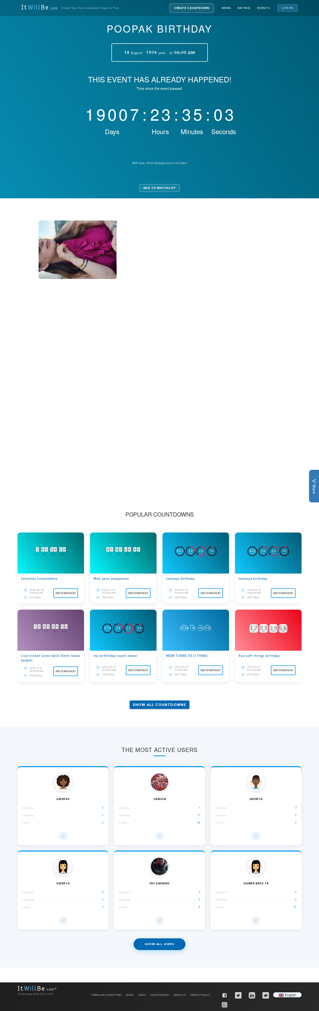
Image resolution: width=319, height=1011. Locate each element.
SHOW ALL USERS (159, 944)
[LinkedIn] (252, 995)
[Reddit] (265, 995)
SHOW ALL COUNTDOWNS (159, 704)
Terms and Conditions (106, 995)
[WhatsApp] (224, 1005)
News (226, 8)
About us (179, 995)
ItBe (39, 8)
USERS (141, 995)
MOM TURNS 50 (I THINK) (187, 656)
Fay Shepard (160, 883)
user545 (63, 799)
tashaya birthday (180, 579)
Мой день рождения (111, 579)
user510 (63, 883)
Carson (159, 799)
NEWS (129, 995)
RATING (244, 8)
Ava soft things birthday (259, 656)
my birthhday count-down (115, 656)
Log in (287, 7)
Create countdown (191, 8)
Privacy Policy (200, 995)
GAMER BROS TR (255, 883)
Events (263, 8)
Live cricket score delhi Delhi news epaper (50, 658)
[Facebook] (224, 995)
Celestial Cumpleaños (39, 579)
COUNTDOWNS (159, 995)
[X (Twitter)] (238, 995)
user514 (256, 799)
